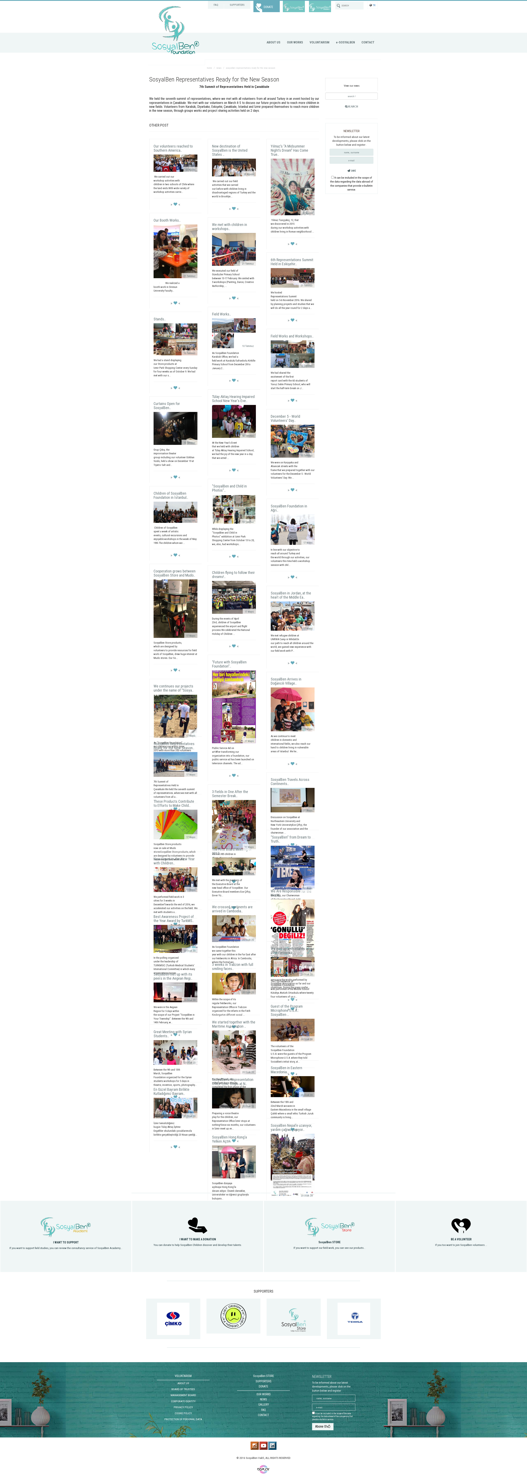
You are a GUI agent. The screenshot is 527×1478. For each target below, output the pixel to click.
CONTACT (367, 42)
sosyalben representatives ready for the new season (250, 68)
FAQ (216, 4)
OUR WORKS (295, 42)
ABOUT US (273, 42)
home (209, 68)
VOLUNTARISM (319, 42)
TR (374, 5)
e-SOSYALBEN (345, 42)
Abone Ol (321, 1426)
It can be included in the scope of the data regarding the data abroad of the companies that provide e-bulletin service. (332, 1416)
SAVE (353, 170)
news (219, 68)
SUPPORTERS (237, 4)
